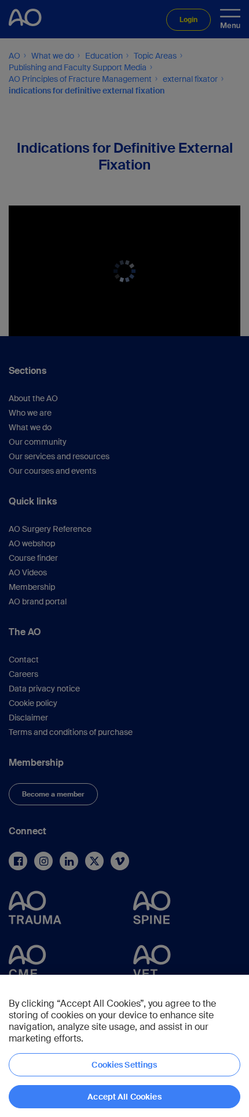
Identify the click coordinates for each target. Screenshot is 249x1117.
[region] (124, 1046)
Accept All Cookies (124, 1096)
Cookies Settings (124, 1065)
